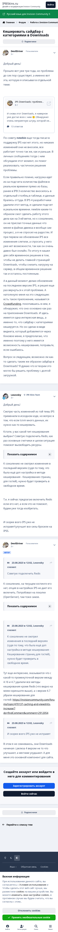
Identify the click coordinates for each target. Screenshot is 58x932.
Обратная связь (29, 866)
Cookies (44, 866)
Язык (12, 866)
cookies (20, 891)
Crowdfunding (12, 304)
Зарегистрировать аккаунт (29, 785)
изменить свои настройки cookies (30, 894)
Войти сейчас (29, 793)
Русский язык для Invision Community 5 (28, 13)
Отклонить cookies (29, 910)
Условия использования (32, 884)
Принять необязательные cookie (31, 917)
